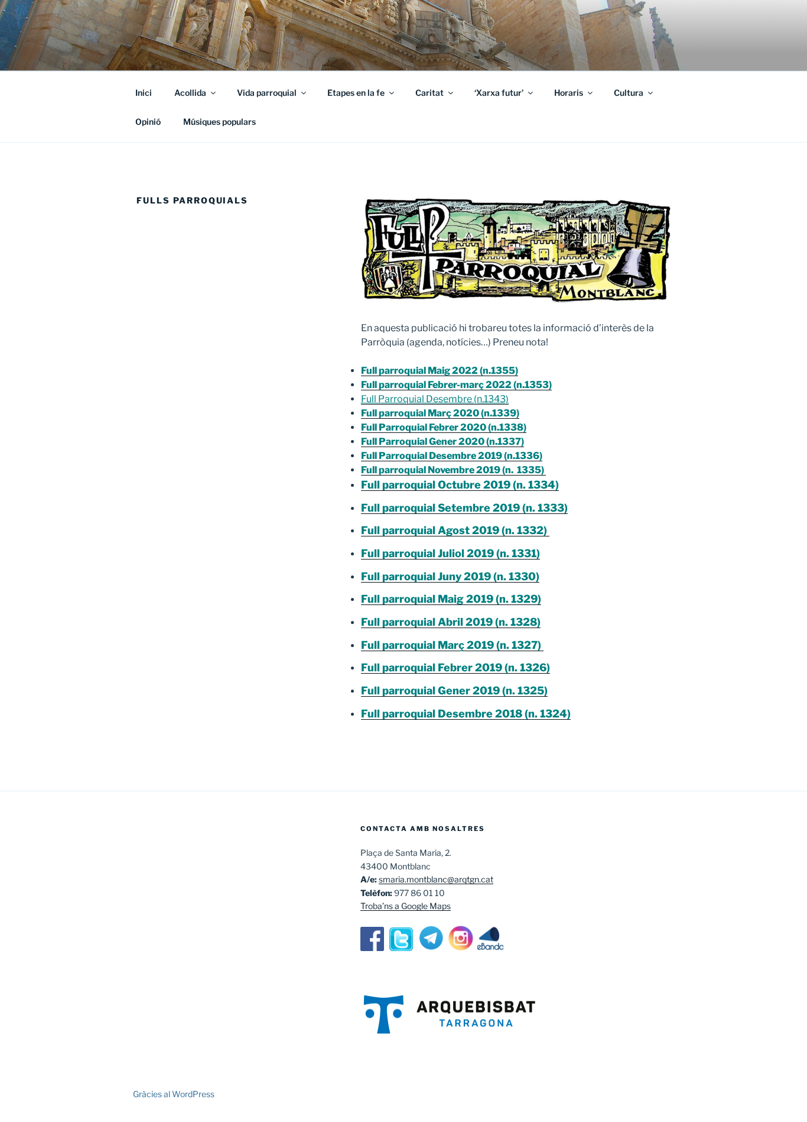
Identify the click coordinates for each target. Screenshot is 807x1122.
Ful (369, 713)
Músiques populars (219, 122)
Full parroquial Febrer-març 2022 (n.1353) (456, 384)
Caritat (429, 93)
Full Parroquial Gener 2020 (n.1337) (442, 441)
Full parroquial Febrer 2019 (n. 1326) (455, 667)
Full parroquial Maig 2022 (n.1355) (439, 370)
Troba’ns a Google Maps (405, 906)
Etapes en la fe (356, 93)
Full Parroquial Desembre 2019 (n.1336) (451, 455)
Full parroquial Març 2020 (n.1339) (440, 413)
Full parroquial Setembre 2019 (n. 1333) (464, 508)
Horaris (568, 93)
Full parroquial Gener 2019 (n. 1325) (454, 690)
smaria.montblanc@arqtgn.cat (436, 879)
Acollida (190, 93)
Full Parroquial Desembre (416, 399)
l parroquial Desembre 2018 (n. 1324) (474, 713)
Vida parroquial (267, 93)
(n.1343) (490, 399)
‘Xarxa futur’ (498, 93)
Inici (143, 93)
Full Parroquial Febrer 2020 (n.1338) (443, 427)
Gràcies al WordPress (173, 1094)
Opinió (148, 122)
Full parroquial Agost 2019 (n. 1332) (455, 530)
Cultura (628, 93)
